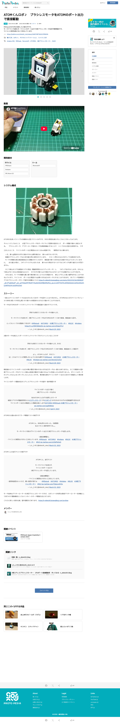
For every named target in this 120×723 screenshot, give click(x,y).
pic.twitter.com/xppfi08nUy (44, 406)
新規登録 (112, 3)
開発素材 (26, 7)
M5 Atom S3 (9, 174)
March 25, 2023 (54, 329)
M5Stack (8, 166)
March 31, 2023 (54, 445)
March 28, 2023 (54, 363)
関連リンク (95, 79)
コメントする (44, 590)
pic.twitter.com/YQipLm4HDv (52, 484)
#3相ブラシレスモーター (58, 323)
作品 (6, 7)
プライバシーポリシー (68, 700)
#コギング (47, 400)
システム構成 (95, 66)
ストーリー (95, 69)
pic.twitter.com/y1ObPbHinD (50, 442)
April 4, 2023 (54, 409)
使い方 (37, 7)
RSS (92, 705)
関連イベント (95, 76)
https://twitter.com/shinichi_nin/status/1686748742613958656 (27, 34)
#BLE (38, 442)
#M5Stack (56, 403)
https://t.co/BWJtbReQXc (34, 326)
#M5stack (35, 323)
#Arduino (78, 323)
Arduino (8, 170)
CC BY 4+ (33, 24)
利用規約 (64, 697)
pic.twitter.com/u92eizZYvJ (53, 326)
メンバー (94, 73)
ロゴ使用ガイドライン (68, 702)
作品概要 (94, 56)
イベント (15, 7)
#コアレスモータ (35, 400)
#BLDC (70, 323)
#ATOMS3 (44, 323)
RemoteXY (36, 166)
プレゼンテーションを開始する (102, 87)
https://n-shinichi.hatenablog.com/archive (53, 500)
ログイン (102, 3)
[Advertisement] (44, 651)
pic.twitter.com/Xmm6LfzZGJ (51, 360)
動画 (93, 59)
